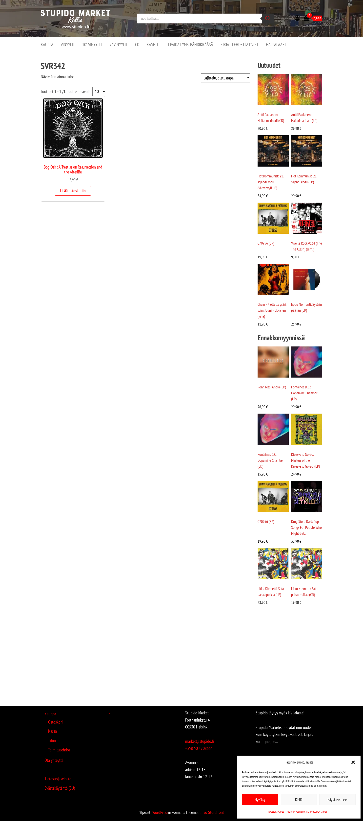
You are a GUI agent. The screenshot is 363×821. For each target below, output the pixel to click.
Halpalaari (276, 44)
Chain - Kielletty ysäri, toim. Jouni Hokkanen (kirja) (272, 310)
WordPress (160, 812)
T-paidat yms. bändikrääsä (190, 44)
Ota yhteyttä (53, 760)
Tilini (52, 740)
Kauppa (47, 44)
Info (47, 769)
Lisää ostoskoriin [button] (73, 190)
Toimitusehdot (59, 750)
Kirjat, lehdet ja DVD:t (240, 44)
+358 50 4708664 (199, 748)
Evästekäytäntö (276, 811)
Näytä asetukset (337, 799)
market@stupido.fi (199, 741)
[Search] (268, 18)
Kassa (52, 731)
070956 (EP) (266, 243)
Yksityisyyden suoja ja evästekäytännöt (306, 811)
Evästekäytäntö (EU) (59, 788)
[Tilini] (297, 18)
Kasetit (153, 44)
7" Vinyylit (119, 44)
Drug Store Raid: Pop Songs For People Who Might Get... (306, 527)
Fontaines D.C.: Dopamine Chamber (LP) (304, 392)
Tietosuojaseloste (57, 779)
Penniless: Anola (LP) (272, 386)
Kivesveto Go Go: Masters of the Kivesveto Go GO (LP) (305, 460)
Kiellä (298, 799)
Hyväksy (260, 799)
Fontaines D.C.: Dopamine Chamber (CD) (271, 460)
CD (137, 44)
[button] (353, 762)
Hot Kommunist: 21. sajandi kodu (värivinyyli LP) (270, 181)
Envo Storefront (212, 812)
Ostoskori (55, 722)
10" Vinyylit (92, 44)
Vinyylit (68, 44)
